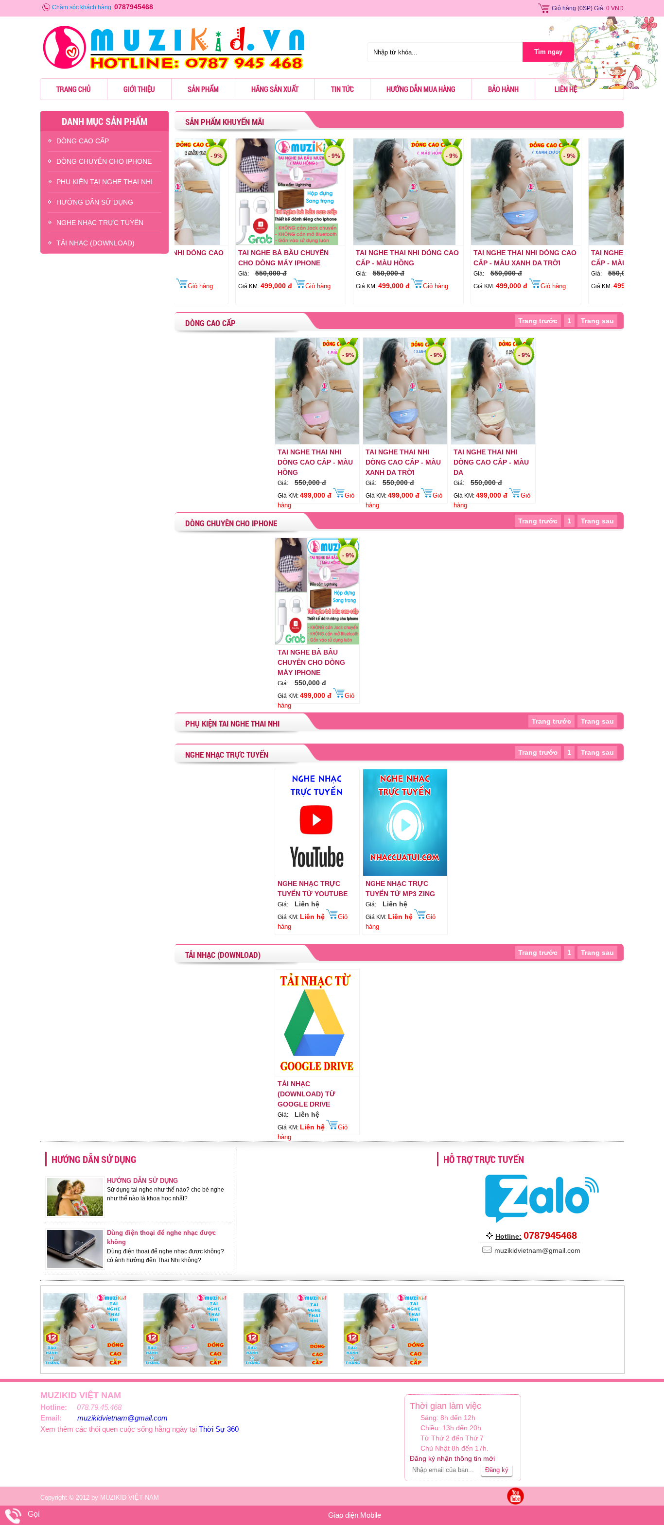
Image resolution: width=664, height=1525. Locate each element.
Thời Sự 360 (219, 1429)
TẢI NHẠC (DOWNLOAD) (95, 243)
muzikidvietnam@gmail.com (122, 1418)
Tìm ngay (548, 51)
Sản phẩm (203, 89)
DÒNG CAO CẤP (82, 141)
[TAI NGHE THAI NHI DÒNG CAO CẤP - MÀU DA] (584, 243)
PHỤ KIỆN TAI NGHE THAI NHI (104, 182)
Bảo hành (503, 89)
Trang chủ (73, 89)
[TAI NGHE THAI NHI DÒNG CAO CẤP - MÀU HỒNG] (348, 243)
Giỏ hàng (564, 8)
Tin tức (342, 89)
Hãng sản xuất (274, 89)
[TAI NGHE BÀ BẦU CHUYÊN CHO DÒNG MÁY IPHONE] (231, 243)
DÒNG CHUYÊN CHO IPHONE (104, 161)
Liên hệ (566, 89)
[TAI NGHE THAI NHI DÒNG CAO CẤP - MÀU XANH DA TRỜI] (466, 243)
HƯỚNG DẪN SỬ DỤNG (94, 202)
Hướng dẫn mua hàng (420, 89)
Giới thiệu (139, 89)
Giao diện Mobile (354, 1515)
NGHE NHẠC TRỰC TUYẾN (99, 222)
